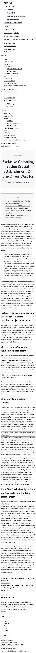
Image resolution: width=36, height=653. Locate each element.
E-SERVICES (8, 10)
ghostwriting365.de (11, 33)
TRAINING (11, 13)
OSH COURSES (13, 20)
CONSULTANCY (10, 6)
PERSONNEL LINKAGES (13, 23)
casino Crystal (27, 291)
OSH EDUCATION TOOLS (17, 16)
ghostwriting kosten (11, 36)
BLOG (6, 26)
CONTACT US (9, 29)
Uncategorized (18, 155)
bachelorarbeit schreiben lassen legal (18, 39)
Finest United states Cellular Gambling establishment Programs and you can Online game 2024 (18, 210)
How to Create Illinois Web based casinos (17, 206)
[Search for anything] (17, 146)
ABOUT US (8, 3)
